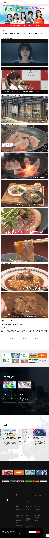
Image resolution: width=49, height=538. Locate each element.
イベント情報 (21, 2)
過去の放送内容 (37, 25)
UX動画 (37, 2)
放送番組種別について (19, 524)
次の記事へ (37, 338)
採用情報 (43, 0)
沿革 (16, 517)
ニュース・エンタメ (15, 2)
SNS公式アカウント (38, 509)
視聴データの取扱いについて (38, 516)
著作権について (28, 518)
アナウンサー (33, 2)
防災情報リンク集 (37, 519)
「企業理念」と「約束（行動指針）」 (19, 516)
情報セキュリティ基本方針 (29, 524)
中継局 (27, 515)
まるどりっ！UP (12, 5)
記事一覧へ (24, 338)
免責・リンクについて (29, 509)
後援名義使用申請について (29, 522)
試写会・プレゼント (27, 2)
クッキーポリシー (32, 532)
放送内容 (17, 5)
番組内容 (18, 25)
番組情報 (9, 2)
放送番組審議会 (18, 520)
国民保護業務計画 (18, 519)
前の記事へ (12, 338)
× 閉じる (38, 532)
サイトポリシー (37, 506)
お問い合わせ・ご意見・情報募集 (29, 520)
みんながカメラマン (29, 506)
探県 (30, 0)
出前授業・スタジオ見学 (36, 0)
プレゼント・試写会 (29, 501)
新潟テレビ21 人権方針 (38, 524)
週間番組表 (17, 495)
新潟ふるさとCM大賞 (29, 507)
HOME (4, 5)
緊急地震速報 (37, 517)
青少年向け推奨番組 (19, 525)
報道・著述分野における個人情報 (29, 527)
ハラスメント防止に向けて (38, 522)
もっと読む (23, 408)
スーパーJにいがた (38, 495)
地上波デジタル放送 (38, 507)
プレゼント (25, 25)
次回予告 (30, 25)
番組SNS (40, 2)
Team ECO (25, 0)
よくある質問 (28, 516)
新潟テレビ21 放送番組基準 (19, 522)
